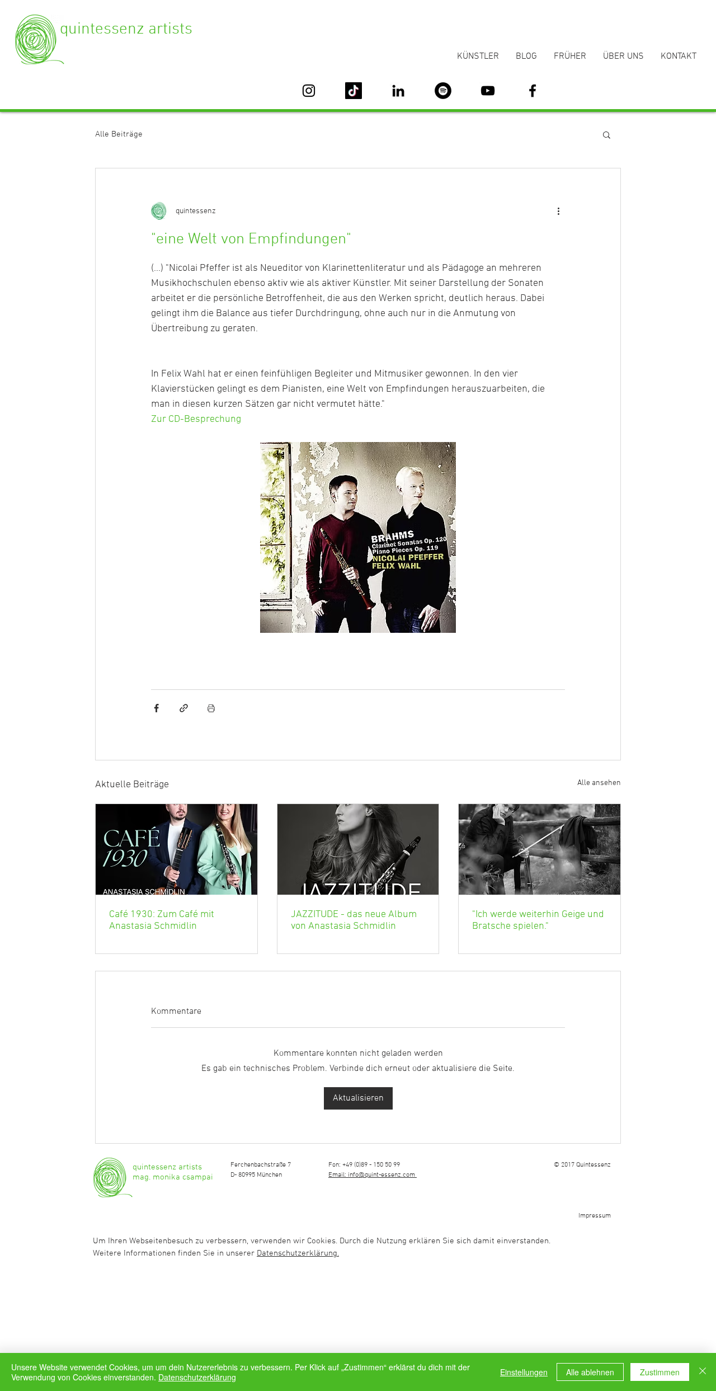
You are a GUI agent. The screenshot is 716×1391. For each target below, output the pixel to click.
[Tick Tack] (353, 90)
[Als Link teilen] (183, 708)
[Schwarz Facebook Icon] (532, 90)
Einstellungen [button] (524, 1372)
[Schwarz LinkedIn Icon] (398, 90)
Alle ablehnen (590, 1372)
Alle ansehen (599, 783)
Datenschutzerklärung (197, 1377)
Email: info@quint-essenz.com (372, 1175)
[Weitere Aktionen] (558, 211)
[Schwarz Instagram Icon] (308, 90)
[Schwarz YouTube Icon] (487, 90)
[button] (606, 134)
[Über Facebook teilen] (156, 708)
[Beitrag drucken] (211, 708)
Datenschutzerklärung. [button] (298, 1253)
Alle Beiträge (119, 134)
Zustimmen (660, 1372)
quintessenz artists (126, 29)
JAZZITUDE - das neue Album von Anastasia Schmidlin (354, 920)
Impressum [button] (594, 1216)
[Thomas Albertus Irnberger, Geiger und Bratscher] (539, 849)
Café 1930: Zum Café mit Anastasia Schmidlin (161, 920)
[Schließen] (702, 1372)
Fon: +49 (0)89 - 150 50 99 (364, 1165)
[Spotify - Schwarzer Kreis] (443, 90)
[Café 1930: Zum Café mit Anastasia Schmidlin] (176, 849)
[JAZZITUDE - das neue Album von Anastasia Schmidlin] (358, 849)
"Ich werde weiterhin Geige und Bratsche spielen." (538, 920)
